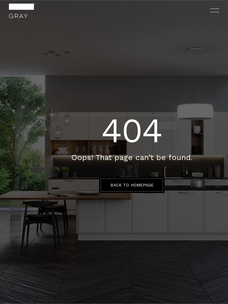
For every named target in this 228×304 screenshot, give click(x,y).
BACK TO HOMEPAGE (131, 185)
